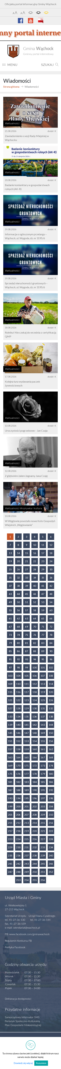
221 (43, 830)
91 (10, 659)
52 (34, 602)
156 (51, 741)
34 (34, 577)
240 (51, 855)
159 (26, 749)
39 (26, 585)
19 (10, 561)
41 (42, 585)
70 (34, 626)
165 (26, 757)
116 (18, 691)
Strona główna (11, 86)
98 (18, 667)
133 (10, 716)
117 (26, 691)
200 (18, 806)
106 (34, 675)
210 (51, 814)
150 (51, 732)
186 (51, 781)
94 (34, 659)
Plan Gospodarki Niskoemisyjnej (23, 1025)
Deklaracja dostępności (18, 999)
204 (51, 806)
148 (34, 732)
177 (26, 773)
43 (10, 593)
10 (34, 544)
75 (26, 634)
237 (26, 855)
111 (26, 683)
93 (26, 659)
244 (34, 863)
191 (43, 790)
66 (50, 618)
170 (18, 765)
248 (18, 871)
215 (43, 822)
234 (51, 847)
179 (43, 773)
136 (34, 716)
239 (43, 855)
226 (34, 839)
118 (34, 691)
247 (10, 871)
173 (43, 765)
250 (34, 871)
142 (34, 724)
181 (10, 781)
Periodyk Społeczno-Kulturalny (22, 1021)
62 (18, 618)
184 (34, 781)
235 (10, 855)
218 (18, 830)
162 (51, 749)
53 (42, 602)
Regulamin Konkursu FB (18, 941)
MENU (12, 65)
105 (26, 675)
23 (42, 561)
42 (50, 585)
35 (42, 577)
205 (10, 814)
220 (34, 830)
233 (43, 847)
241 (10, 863)
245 (43, 863)
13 (10, 553)
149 (43, 732)
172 (34, 765)
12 (50, 544)
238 (34, 855)
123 (26, 700)
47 (42, 593)
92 (18, 659)
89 (42, 651)
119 (43, 691)
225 (26, 839)
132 (51, 708)
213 (26, 822)
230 (18, 847)
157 (10, 749)
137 (43, 716)
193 (10, 798)
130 (34, 708)
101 (43, 667)
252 (51, 871)
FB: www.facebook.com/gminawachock (27, 934)
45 (26, 593)
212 (18, 822)
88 (34, 651)
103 (10, 675)
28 (34, 569)
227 (43, 839)
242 (18, 863)
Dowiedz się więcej (23, 1063)
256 (43, 879)
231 (26, 847)
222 (51, 830)
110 (18, 683)
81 (26, 642)
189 (26, 790)
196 (34, 798)
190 (34, 790)
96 (50, 659)
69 (26, 626)
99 (26, 667)
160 (34, 749)
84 (50, 642)
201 (26, 806)
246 (51, 863)
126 (51, 700)
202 (34, 806)
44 (18, 593)
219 (26, 830)
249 (26, 871)
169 (10, 765)
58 (34, 610)
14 (18, 553)
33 (26, 577)
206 (18, 814)
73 (10, 634)
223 (10, 839)
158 (18, 749)
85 (10, 651)
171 (26, 765)
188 (18, 790)
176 (18, 773)
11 (42, 544)
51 (26, 602)
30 (50, 569)
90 (50, 651)
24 (50, 561)
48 (50, 593)
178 (34, 773)
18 (50, 553)
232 (34, 847)
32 (18, 577)
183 (26, 781)
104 (18, 675)
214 (34, 822)
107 (43, 675)
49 (10, 602)
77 (42, 634)
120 (51, 691)
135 (26, 716)
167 (43, 757)
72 (50, 626)
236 (18, 855)
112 (34, 683)
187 (10, 790)
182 (18, 781)
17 (42, 553)
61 (10, 618)
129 (26, 708)
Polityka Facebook (15, 947)
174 (51, 765)
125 (43, 700)
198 (51, 798)
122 (18, 700)
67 (10, 626)
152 (18, 741)
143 (43, 724)
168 (51, 757)
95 (42, 659)
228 (51, 839)
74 (18, 634)
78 (50, 634)
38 (18, 585)
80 (18, 642)
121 (10, 700)
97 (10, 667)
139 (10, 724)
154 (34, 741)
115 (10, 691)
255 (34, 879)
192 (51, 790)
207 (26, 814)
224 (18, 839)
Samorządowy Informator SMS (22, 1017)
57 (26, 610)
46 (34, 593)
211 (10, 822)
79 (10, 642)
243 (26, 863)
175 (10, 773)
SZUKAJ (47, 65)
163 (10, 757)
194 (18, 798)
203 (43, 806)
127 (10, 708)
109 (10, 683)
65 (42, 618)
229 (10, 847)
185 (43, 781)
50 (18, 602)
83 (42, 642)
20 (18, 561)
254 (26, 879)
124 (34, 700)
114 (51, 683)
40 (34, 585)
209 (43, 814)
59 (42, 610)
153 (26, 741)
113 (43, 683)
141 (26, 724)
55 (10, 610)
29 (42, 569)
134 (18, 716)
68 (18, 626)
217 (10, 830)
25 (10, 569)
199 (10, 806)
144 (51, 724)
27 (26, 569)
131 (43, 708)
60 (50, 610)
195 (26, 798)
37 (10, 585)
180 (51, 773)
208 (34, 814)
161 (43, 749)
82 (34, 642)
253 (18, 879)
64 (34, 618)
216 (51, 822)
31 (10, 577)
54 (50, 602)
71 (42, 626)
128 (18, 708)
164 (18, 757)
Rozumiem (41, 1063)
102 (51, 667)
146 (18, 732)
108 (51, 675)
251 (43, 871)
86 (18, 651)
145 (10, 732)
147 (26, 732)
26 (18, 569)
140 (18, 724)
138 (51, 716)
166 (34, 757)
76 (34, 634)
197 (43, 798)
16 (34, 553)
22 (34, 561)
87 (26, 651)
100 (34, 667)
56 (18, 610)
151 (10, 741)
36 (50, 577)
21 (26, 561)
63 (26, 618)
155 (43, 741)
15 (26, 553)
